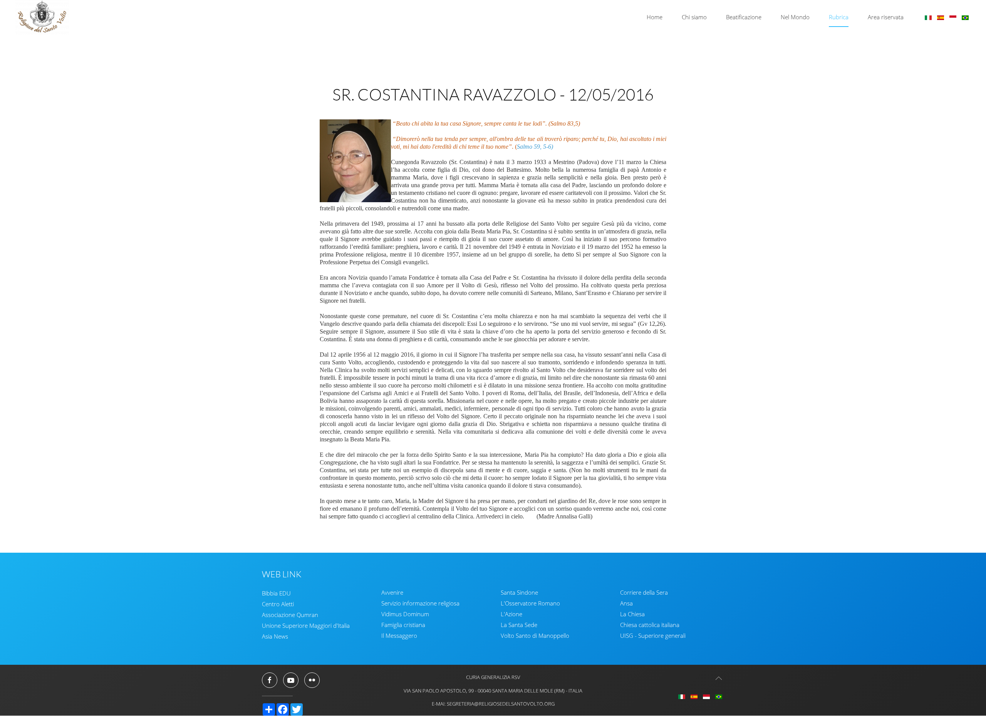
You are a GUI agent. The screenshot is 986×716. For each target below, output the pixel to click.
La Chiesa (632, 614)
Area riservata (886, 17)
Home (654, 17)
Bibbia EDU (276, 593)
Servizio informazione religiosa (420, 603)
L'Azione (511, 614)
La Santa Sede (519, 625)
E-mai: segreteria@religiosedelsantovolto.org (493, 703)
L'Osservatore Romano (530, 603)
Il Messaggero (399, 635)
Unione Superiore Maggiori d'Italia (306, 625)
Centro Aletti (278, 604)
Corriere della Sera (644, 592)
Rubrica (838, 17)
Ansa (626, 603)
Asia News (275, 636)
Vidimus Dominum (405, 614)
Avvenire (392, 592)
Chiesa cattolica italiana (649, 625)
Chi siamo (694, 17)
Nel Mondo (795, 17)
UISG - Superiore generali (653, 635)
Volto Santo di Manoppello (535, 635)
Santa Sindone (519, 592)
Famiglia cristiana (403, 625)
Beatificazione (743, 17)
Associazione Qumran (290, 615)
